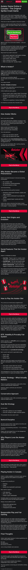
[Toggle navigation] (2, 1)
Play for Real (24, 1)
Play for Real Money (14, 32)
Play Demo (14, 37)
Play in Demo (18, 1)
